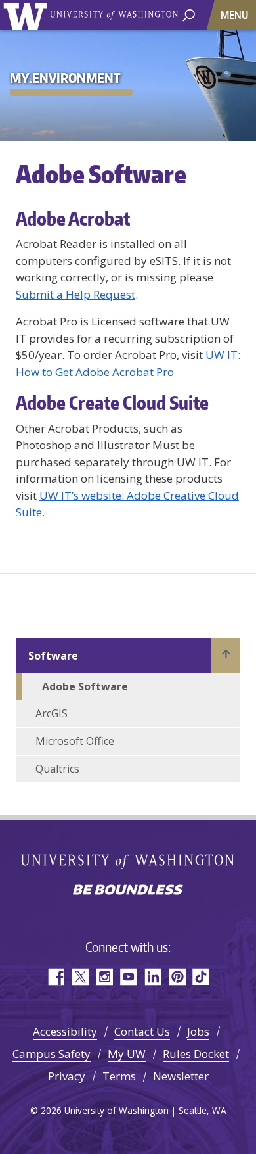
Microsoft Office (74, 741)
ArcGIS (51, 713)
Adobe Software (85, 686)
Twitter (80, 977)
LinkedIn (152, 977)
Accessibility (65, 1031)
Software (53, 655)
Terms (119, 1076)
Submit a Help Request (75, 294)
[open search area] (188, 14)
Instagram (104, 977)
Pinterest (177, 977)
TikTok (201, 977)
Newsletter (181, 1076)
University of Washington (27, 15)
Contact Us (142, 1031)
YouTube (128, 977)
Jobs (198, 1031)
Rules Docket (196, 1053)
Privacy (66, 1076)
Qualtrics (57, 768)
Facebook (55, 977)
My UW (127, 1053)
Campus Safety (51, 1053)
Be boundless (128, 891)
